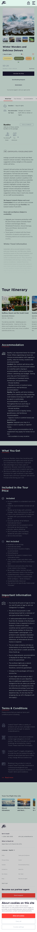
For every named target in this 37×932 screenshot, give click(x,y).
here (17, 557)
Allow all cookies (18, 916)
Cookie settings (18, 927)
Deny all (18, 921)
